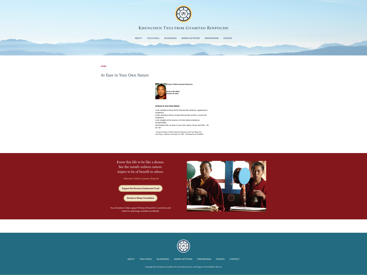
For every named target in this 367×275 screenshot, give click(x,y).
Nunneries (170, 38)
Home (103, 66)
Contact (234, 259)
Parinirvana (212, 38)
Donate (227, 38)
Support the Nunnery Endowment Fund (140, 188)
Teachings (153, 38)
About (138, 38)
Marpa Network (190, 38)
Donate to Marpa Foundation (140, 198)
